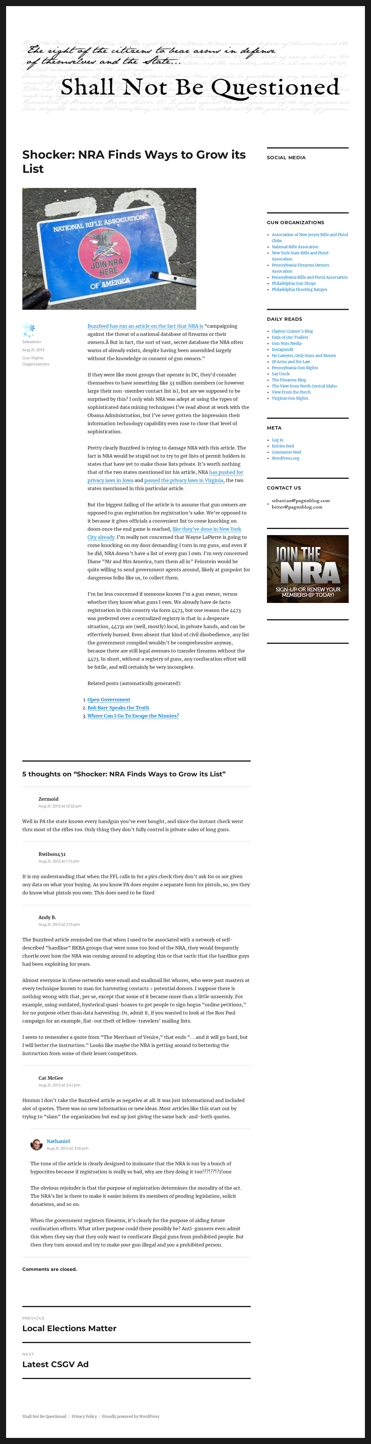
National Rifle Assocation (295, 246)
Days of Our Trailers (290, 337)
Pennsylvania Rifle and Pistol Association (310, 277)
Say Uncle (281, 374)
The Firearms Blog (289, 380)
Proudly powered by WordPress (130, 1416)
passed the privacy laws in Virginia (183, 480)
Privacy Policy (84, 1416)
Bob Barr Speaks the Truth (118, 708)
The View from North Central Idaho (304, 386)
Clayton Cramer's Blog (292, 331)
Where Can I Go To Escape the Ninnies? (133, 716)
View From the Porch (291, 392)
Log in (277, 440)
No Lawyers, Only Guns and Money (304, 355)
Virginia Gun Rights (290, 398)
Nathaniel (58, 1141)
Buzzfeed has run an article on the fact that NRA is (145, 326)
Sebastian (31, 341)
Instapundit (283, 349)
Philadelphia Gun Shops (294, 283)
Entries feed (283, 446)
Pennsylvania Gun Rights (295, 367)
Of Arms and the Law (291, 361)
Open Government (109, 699)
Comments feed (286, 452)
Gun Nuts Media (286, 343)
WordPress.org (285, 458)
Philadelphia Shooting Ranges (299, 289)
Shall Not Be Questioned (44, 1416)
